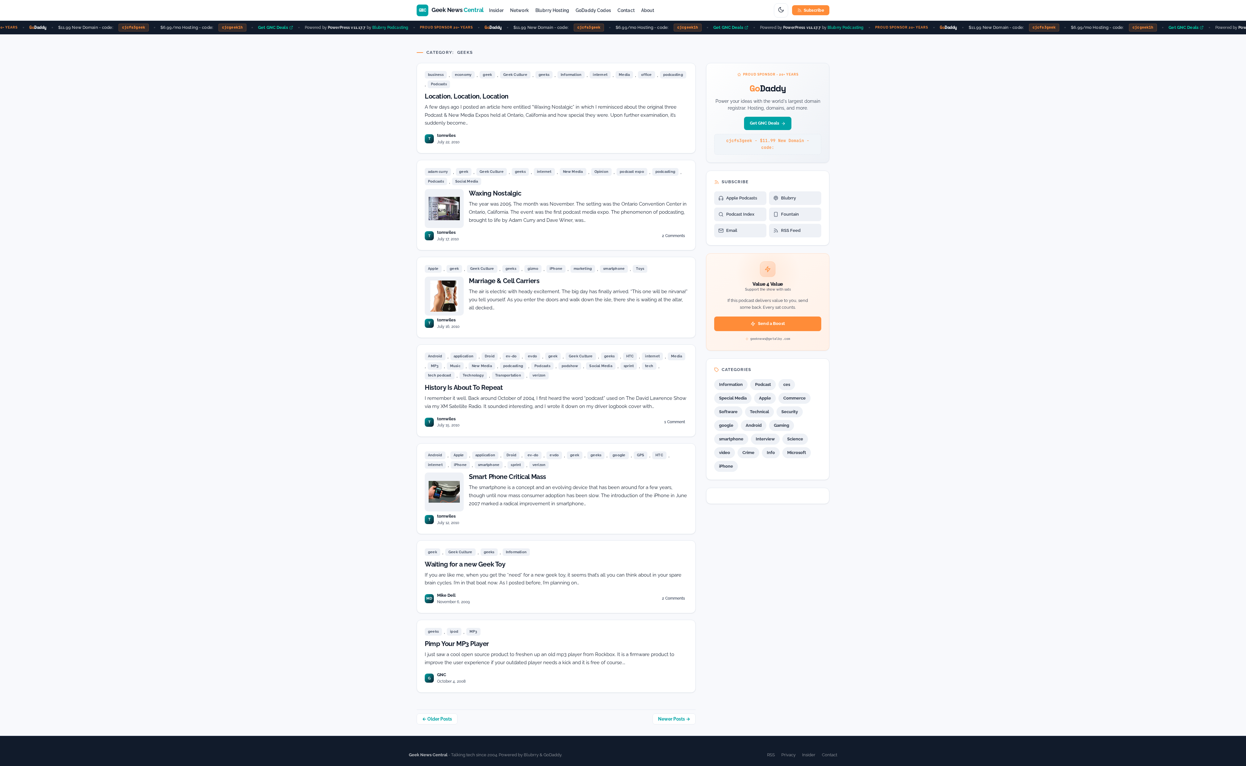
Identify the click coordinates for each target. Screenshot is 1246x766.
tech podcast (439, 375)
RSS (771, 754)
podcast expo (632, 172)
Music (455, 366)
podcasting (673, 75)
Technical (759, 411)
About (647, 10)
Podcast (763, 384)
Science (795, 439)
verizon (539, 375)
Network (519, 10)
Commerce (794, 398)
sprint (629, 366)
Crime (748, 452)
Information (571, 75)
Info (771, 452)
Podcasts (439, 84)
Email (731, 230)
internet (600, 75)
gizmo (533, 269)
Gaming (781, 425)
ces (786, 384)
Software (728, 411)
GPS (640, 455)
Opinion (601, 172)
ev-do (511, 356)
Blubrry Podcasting (380, 27)
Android (435, 356)
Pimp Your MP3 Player (457, 644)
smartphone (614, 269)
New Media (573, 172)
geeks (544, 75)
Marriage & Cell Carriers (504, 281)
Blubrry (788, 198)
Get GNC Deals (263, 27)
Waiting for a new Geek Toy (465, 564)
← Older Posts (437, 719)
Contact (626, 10)
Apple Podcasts (741, 198)
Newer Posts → (674, 719)
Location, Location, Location (466, 96)
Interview (765, 439)
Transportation (508, 375)
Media (624, 75)
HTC (630, 356)
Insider (496, 10)
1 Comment (674, 423)
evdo (532, 356)
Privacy (788, 754)
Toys (640, 269)
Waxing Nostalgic (495, 193)
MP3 (435, 366)
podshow (570, 366)
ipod (454, 631)
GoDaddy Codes (593, 10)
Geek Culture (515, 75)
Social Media (466, 181)
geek (487, 75)
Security (789, 411)
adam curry (438, 172)
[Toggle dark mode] (781, 10)
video (724, 452)
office (646, 75)
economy (463, 75)
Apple (433, 269)
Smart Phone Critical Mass (507, 477)
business (436, 75)
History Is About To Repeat (464, 387)
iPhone (556, 269)
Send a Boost (771, 323)
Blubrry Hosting (552, 10)
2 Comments (673, 236)
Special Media (733, 398)
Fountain (790, 214)
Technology (473, 375)
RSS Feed (790, 230)
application (463, 356)
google (619, 455)
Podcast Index (740, 214)
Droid (490, 356)
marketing (583, 269)
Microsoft (796, 452)
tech (649, 366)
